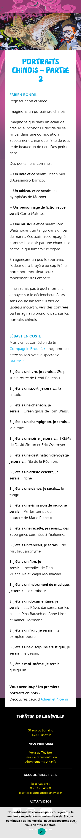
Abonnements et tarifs (40, 761)
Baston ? (17, 361)
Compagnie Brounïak (27, 349)
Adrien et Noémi (54, 699)
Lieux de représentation (40, 757)
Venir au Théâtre (40, 752)
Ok (42, 831)
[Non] (75, 822)
